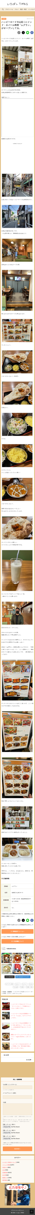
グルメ (17, 9)
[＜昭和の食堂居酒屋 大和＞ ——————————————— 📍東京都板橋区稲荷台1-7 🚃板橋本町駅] (28, 958)
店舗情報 (4, 18)
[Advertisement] (17, 158)
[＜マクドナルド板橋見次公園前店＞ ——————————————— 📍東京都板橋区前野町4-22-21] (17, 969)
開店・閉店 (23, 9)
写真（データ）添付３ (9, 1136)
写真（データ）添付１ (9, 1124)
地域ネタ (4, 1167)
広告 (3, 1170)
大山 (31, 984)
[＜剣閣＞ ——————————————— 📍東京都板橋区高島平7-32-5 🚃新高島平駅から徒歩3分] (7, 958)
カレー (18, 984)
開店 (23, 987)
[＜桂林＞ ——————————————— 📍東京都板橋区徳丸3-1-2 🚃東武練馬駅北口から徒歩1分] (28, 969)
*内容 (4, 1102)
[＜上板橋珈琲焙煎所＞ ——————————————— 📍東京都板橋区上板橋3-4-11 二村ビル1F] (17, 958)
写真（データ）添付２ (9, 1130)
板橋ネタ (4, 1177)
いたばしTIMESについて (9, 1162)
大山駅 (16, 987)
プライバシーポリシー (17, 1210)
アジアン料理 (10, 984)
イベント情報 (6, 1165)
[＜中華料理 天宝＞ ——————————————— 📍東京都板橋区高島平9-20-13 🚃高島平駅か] (7, 969)
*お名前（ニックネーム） (10, 1084)
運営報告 (4, 1180)
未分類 (4, 1175)
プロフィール (9, 9)
